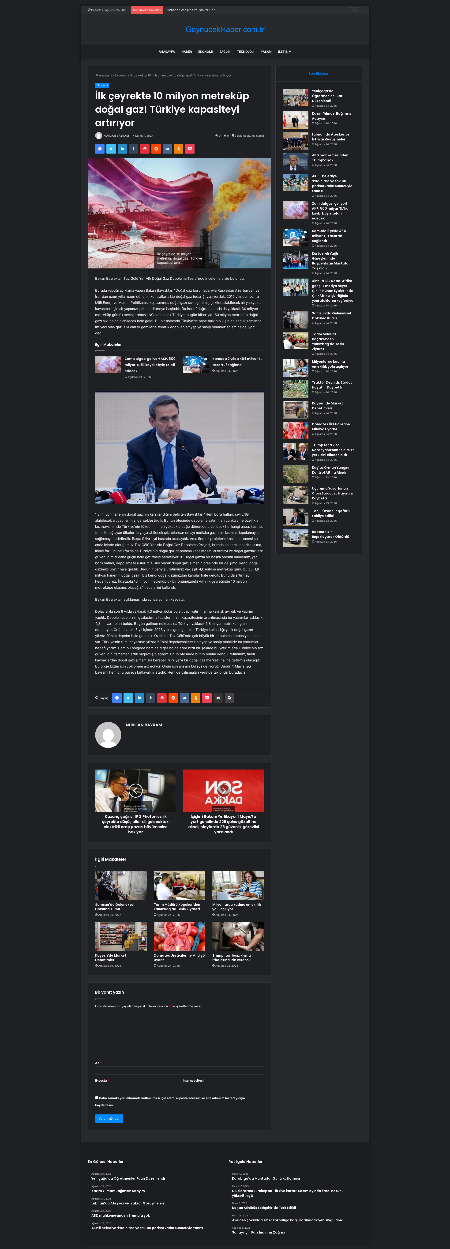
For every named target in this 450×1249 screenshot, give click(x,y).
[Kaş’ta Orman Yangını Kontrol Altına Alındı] (295, 474)
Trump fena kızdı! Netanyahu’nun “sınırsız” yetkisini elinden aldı (333, 450)
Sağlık (224, 51)
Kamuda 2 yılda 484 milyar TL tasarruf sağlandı (329, 236)
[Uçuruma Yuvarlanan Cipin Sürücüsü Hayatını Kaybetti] (295, 495)
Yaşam (266, 51)
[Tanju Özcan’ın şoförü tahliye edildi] (295, 517)
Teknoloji (245, 51)
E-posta (102, 1080)
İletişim (284, 51)
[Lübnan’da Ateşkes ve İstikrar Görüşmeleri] (295, 141)
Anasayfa (167, 51)
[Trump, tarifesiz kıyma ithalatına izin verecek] (238, 936)
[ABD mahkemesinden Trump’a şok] (295, 161)
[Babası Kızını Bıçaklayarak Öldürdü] (295, 538)
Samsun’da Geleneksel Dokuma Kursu (114, 906)
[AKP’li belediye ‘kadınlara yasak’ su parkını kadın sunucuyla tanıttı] (295, 182)
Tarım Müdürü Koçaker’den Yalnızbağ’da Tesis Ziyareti (177, 906)
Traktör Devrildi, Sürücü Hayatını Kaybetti (332, 385)
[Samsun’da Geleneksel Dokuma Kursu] (121, 885)
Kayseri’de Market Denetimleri (110, 957)
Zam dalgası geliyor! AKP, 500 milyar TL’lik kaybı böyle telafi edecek (150, 364)
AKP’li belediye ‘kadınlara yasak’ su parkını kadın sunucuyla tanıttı (332, 183)
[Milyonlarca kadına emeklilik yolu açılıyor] (238, 885)
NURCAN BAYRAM (116, 135)
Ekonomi (205, 51)
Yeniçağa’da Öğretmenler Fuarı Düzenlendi (327, 96)
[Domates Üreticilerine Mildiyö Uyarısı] (179, 936)
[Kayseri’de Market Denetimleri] (121, 936)
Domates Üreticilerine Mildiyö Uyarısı (179, 957)
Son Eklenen (318, 73)
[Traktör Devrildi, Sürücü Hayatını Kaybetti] (295, 389)
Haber (186, 51)
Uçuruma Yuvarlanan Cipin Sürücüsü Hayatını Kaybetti (332, 493)
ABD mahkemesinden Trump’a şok (330, 157)
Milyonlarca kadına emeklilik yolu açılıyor (236, 906)
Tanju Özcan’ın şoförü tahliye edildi (331, 513)
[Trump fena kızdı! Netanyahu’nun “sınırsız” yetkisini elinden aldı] (295, 451)
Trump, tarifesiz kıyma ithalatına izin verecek (231, 957)
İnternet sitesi (193, 1080)
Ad (98, 1063)
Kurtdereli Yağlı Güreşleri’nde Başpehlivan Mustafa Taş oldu (330, 261)
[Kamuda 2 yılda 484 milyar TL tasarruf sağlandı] (196, 364)
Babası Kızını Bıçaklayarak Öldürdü (330, 534)
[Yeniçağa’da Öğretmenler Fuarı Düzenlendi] (295, 97)
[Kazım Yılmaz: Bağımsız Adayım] (295, 120)
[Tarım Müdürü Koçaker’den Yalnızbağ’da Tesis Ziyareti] (179, 885)
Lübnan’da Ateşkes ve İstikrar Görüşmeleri (196, 10)
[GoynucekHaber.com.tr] (225, 29)
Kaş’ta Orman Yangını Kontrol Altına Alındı (330, 470)
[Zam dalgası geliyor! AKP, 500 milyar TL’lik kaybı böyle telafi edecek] (108, 364)
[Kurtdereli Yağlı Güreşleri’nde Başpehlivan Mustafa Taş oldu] (295, 260)
